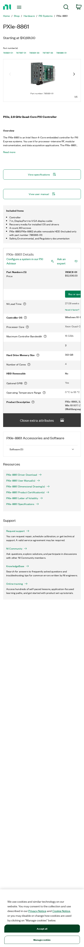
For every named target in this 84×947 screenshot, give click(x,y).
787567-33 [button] (48, 52)
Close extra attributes (37, 420)
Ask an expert (61, 261)
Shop (17, 16)
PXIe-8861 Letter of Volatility (22, 498)
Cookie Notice (61, 911)
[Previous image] (9, 74)
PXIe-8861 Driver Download (21, 474)
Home (6, 16)
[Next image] (74, 74)
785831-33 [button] (34, 52)
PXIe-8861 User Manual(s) (20, 480)
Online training (14, 583)
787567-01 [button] (21, 52)
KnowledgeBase (15, 566)
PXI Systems (46, 16)
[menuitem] (66, 8)
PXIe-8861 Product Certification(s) (25, 492)
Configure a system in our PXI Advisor (24, 261)
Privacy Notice (37, 911)
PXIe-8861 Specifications (20, 504)
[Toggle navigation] (20, 7)
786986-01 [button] (61, 52)
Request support (15, 531)
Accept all (42, 928)
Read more (9, 152)
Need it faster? (72, 309)
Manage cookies (42, 940)
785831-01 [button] (8, 52)
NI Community (14, 548)
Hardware (29, 16)
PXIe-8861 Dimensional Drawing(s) (25, 486)
